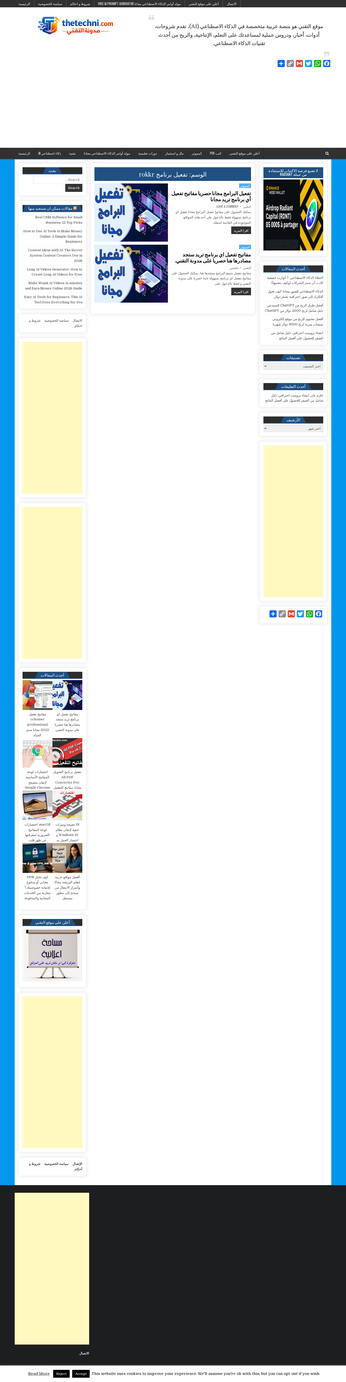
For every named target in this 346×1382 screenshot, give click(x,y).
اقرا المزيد (239, 230)
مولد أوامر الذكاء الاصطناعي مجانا (107, 153)
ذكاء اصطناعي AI (49, 153)
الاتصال (232, 3)
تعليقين (234, 267)
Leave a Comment (227, 206)
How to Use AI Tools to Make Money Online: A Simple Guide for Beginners (52, 236)
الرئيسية (24, 3)
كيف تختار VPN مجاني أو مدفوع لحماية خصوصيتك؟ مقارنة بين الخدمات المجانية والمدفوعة (37, 887)
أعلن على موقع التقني (204, 3)
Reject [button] (61, 1374)
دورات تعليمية (147, 153)
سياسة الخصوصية (50, 3)
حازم (320, 395)
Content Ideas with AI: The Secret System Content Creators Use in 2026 (55, 255)
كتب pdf (215, 153)
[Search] (327, 153)
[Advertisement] (173, 109)
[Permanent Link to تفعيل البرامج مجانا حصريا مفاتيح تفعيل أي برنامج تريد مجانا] (131, 212)
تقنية (72, 153)
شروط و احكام (80, 3)
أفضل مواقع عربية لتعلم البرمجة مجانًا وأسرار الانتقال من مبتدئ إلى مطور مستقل (67, 887)
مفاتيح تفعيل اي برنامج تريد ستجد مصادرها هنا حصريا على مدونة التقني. (213, 257)
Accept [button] (81, 1374)
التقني (247, 206)
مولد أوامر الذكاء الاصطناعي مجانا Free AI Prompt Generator (139, 3)
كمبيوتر (197, 153)
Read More (39, 1373)
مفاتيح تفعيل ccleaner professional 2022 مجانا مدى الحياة (37, 724)
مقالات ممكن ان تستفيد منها (50, 208)
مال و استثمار (174, 153)
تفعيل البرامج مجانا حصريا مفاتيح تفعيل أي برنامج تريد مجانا (211, 196)
